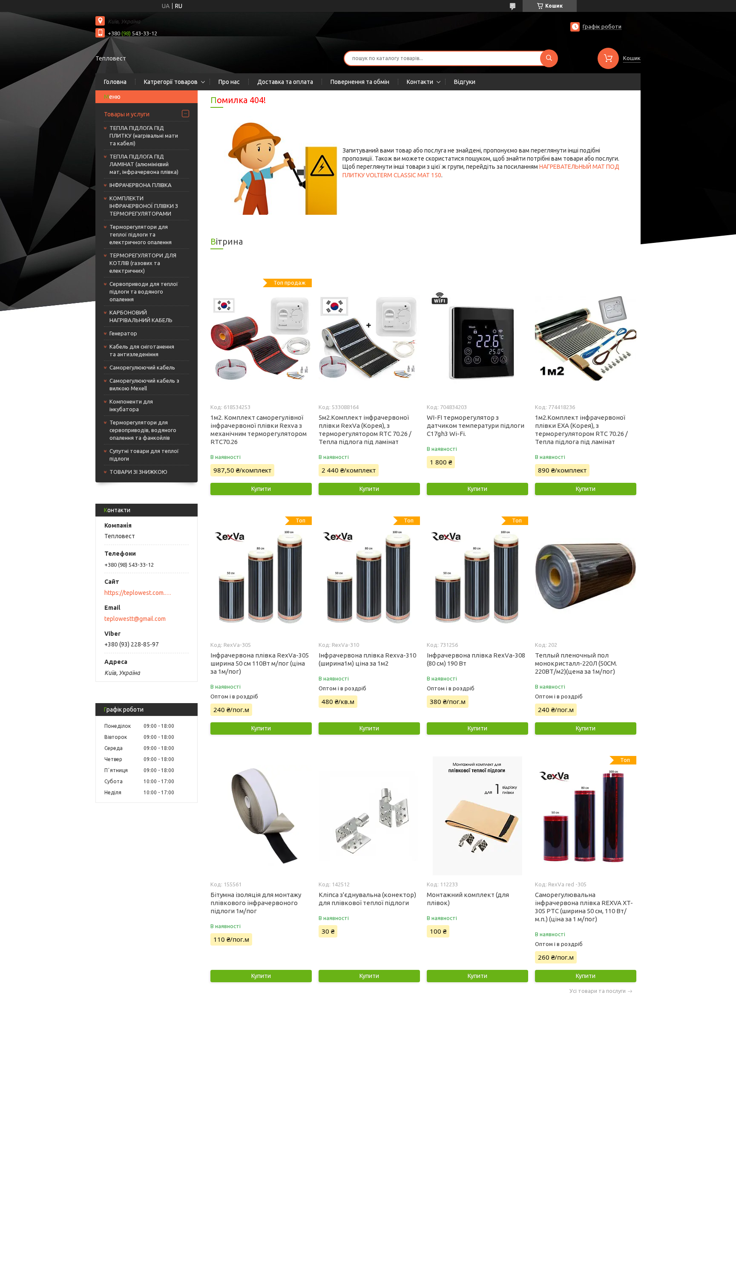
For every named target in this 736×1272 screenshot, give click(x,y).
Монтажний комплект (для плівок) (468, 898)
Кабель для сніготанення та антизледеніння (141, 350)
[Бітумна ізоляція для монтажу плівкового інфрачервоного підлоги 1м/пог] (260, 815)
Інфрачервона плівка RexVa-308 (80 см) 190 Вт (476, 659)
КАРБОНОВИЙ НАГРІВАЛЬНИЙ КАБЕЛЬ (140, 316)
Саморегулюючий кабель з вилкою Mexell (144, 384)
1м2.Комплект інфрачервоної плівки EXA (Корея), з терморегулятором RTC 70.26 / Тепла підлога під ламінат (581, 429)
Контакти (420, 82)
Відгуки (464, 82)
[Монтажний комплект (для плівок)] (477, 815)
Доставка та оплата (285, 82)
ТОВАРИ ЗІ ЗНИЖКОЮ (138, 472)
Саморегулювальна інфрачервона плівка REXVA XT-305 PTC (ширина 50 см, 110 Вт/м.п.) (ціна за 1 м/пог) (584, 907)
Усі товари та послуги (597, 991)
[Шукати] (549, 58)
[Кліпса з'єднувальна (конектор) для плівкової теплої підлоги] (369, 815)
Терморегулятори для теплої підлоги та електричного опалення (140, 234)
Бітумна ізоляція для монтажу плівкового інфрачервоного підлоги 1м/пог (255, 902)
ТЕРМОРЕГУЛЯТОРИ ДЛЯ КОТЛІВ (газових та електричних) (142, 263)
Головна (115, 82)
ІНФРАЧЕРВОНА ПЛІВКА (140, 185)
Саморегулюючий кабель (142, 367)
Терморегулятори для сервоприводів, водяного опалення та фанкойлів (142, 430)
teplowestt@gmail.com (135, 618)
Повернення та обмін (360, 82)
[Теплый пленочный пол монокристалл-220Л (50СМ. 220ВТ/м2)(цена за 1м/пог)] (585, 576)
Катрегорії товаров (171, 82)
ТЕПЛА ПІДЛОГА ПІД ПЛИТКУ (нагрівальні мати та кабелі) (143, 135)
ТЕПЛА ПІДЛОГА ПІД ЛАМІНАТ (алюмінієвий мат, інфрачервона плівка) (143, 164)
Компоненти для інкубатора (131, 405)
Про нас (229, 82)
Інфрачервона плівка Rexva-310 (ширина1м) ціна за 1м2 (367, 659)
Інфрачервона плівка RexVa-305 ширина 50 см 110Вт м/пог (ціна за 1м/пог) (259, 663)
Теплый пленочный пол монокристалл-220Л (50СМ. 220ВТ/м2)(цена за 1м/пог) (576, 663)
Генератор (123, 333)
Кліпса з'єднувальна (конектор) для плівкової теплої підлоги (367, 898)
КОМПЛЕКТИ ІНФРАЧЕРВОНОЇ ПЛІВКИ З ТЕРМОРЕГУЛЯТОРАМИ (143, 205)
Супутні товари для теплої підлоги (144, 454)
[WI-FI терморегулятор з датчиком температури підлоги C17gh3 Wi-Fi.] (477, 338)
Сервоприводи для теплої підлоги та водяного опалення (143, 291)
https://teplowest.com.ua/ (138, 592)
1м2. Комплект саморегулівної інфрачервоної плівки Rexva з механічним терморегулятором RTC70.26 (258, 429)
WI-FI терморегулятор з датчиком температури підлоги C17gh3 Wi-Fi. (475, 425)
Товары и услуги (127, 114)
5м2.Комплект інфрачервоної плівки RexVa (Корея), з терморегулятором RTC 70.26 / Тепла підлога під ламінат (365, 429)
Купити (261, 488)
